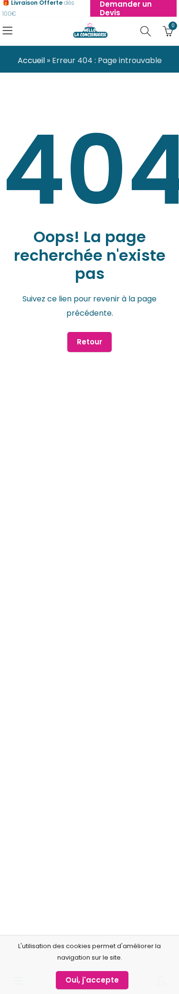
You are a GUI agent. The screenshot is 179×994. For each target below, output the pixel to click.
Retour (89, 342)
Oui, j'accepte (92, 980)
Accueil (31, 60)
